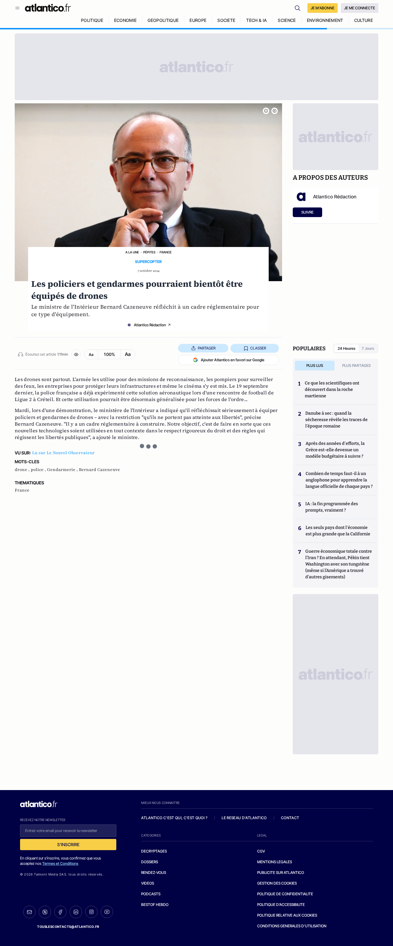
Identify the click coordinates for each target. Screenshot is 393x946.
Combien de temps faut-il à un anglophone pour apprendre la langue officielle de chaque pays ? (339, 480)
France (166, 252)
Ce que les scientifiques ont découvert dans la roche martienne (332, 389)
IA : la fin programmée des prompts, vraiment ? (331, 507)
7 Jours (368, 348)
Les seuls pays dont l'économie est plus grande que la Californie (338, 530)
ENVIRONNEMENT (325, 20)
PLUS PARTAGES (356, 365)
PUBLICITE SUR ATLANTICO (280, 872)
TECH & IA (256, 20)
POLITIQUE (92, 20)
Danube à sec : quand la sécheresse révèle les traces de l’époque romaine (336, 420)
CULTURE (363, 20)
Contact (290, 817)
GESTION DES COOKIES (277, 883)
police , (39, 470)
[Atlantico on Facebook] (60, 912)
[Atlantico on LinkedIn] (76, 912)
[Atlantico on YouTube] (107, 912)
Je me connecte (359, 8)
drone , (23, 470)
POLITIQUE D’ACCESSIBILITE (281, 904)
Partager (206, 348)
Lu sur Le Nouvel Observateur (63, 453)
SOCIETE (226, 20)
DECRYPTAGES (154, 851)
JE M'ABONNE (322, 8)
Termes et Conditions (60, 863)
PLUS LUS (314, 365)
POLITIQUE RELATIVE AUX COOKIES (287, 915)
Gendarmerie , (63, 470)
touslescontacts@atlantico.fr (68, 927)
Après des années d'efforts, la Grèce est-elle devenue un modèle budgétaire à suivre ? (335, 450)
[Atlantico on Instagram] (91, 912)
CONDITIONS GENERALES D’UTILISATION (291, 926)
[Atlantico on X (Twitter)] (45, 912)
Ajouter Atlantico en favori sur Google (232, 360)
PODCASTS (150, 894)
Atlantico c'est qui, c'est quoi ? (174, 817)
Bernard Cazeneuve (99, 470)
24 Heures (346, 348)
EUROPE (198, 20)
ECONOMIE (125, 20)
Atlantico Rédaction (150, 325)
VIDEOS (147, 883)
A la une (132, 252)
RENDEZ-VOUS (153, 872)
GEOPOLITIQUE (163, 20)
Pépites (149, 252)
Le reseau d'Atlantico (244, 817)
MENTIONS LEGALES (274, 861)
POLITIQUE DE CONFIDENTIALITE (285, 894)
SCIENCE (287, 20)
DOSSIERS (149, 861)
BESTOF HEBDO (154, 904)
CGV (261, 851)
